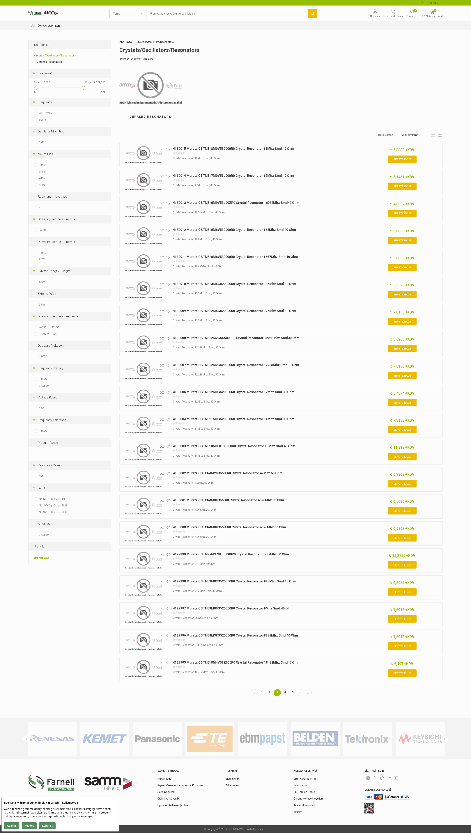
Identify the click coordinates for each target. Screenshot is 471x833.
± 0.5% (43, 379)
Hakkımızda (164, 778)
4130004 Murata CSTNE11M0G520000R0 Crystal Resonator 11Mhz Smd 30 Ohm (233, 419)
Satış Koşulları (166, 792)
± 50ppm (44, 385)
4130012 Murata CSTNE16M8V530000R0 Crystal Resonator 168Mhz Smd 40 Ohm (234, 230)
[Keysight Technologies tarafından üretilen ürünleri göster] (367, 739)
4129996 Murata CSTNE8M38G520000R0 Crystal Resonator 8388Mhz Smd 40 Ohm (235, 635)
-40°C (42, 230)
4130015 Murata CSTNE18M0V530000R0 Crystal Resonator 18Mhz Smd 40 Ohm (233, 148)
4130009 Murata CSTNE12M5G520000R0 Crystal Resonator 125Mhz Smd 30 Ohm (234, 311)
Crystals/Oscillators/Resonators (55, 55)
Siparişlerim (233, 778)
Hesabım (375, 16)
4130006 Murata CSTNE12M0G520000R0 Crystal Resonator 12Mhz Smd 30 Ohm (233, 392)
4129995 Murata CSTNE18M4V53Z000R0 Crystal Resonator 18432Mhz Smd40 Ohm (236, 662)
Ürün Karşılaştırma (393, 16)
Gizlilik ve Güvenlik (168, 798)
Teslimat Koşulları (304, 805)
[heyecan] (382, 778)
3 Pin (42, 165)
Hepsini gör (41, 558)
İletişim (298, 811)
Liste (440, 135)
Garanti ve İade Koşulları (308, 798)
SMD (42, 142)
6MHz (42, 119)
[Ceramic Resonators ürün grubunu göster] (150, 88)
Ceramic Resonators (150, 116)
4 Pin (42, 178)
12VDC (43, 356)
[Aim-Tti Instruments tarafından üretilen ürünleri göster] (420, 739)
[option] (52, 739)
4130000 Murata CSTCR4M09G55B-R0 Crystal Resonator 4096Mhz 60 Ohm (229, 527)
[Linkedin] (389, 778)
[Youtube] (396, 778)
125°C (42, 252)
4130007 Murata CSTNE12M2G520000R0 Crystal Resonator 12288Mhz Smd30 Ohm (236, 365)
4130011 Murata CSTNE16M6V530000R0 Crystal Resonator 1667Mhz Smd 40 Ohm (235, 257)
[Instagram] (368, 778)
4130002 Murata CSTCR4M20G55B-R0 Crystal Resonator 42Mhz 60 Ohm (227, 473)
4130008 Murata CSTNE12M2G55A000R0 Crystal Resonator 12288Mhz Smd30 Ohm (236, 338)
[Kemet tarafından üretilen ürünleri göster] (52, 739)
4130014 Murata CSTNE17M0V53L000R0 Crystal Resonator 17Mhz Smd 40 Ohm (233, 176)
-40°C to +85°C (48, 334)
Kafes (433, 135)
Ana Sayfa (125, 41)
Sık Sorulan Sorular (305, 792)
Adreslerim (232, 785)
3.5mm (43, 304)
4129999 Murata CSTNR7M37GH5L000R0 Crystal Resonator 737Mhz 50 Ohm (231, 554)
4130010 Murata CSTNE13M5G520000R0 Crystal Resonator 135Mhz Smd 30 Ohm (234, 284)
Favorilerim (300, 785)
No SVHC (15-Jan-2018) (53, 505)
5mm (42, 282)
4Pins (42, 185)
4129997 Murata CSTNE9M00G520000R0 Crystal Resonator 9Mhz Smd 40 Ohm (233, 608)
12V (41, 408)
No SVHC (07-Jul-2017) (53, 499)
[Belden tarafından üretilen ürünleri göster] (262, 739)
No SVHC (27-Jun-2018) (53, 512)
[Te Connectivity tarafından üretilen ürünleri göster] (157, 739)
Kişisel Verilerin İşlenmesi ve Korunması (181, 785)
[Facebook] (375, 778)
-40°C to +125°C (49, 327)
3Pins (42, 171)
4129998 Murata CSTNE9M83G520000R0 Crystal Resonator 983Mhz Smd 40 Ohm (234, 581)
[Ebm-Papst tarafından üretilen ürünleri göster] (210, 739)
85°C (42, 259)
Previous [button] (26, 738)
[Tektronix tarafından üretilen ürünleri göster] (315, 739)
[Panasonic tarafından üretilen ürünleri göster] (104, 739)
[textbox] (227, 13)
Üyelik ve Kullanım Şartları (172, 805)
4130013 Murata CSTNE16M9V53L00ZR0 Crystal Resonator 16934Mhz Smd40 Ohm (236, 203)
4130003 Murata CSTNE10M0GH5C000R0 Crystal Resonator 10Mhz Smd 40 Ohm (234, 446)
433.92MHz (45, 113)
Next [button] (444, 738)
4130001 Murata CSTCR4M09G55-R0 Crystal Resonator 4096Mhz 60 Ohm (228, 500)
